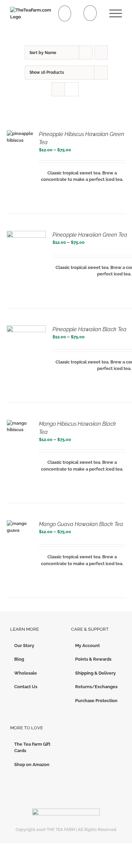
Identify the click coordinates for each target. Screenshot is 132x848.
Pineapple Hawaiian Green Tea (89, 235)
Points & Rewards (93, 659)
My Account (87, 645)
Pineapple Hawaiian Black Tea (89, 329)
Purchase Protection (96, 700)
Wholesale (25, 673)
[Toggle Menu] (116, 13)
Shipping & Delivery (95, 673)
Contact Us (25, 686)
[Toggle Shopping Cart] (64, 13)
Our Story (24, 645)
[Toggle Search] (90, 13)
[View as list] (71, 89)
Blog (19, 659)
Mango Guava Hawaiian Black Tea (81, 524)
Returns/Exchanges (96, 686)
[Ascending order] (101, 53)
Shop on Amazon (31, 764)
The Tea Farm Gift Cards (32, 747)
